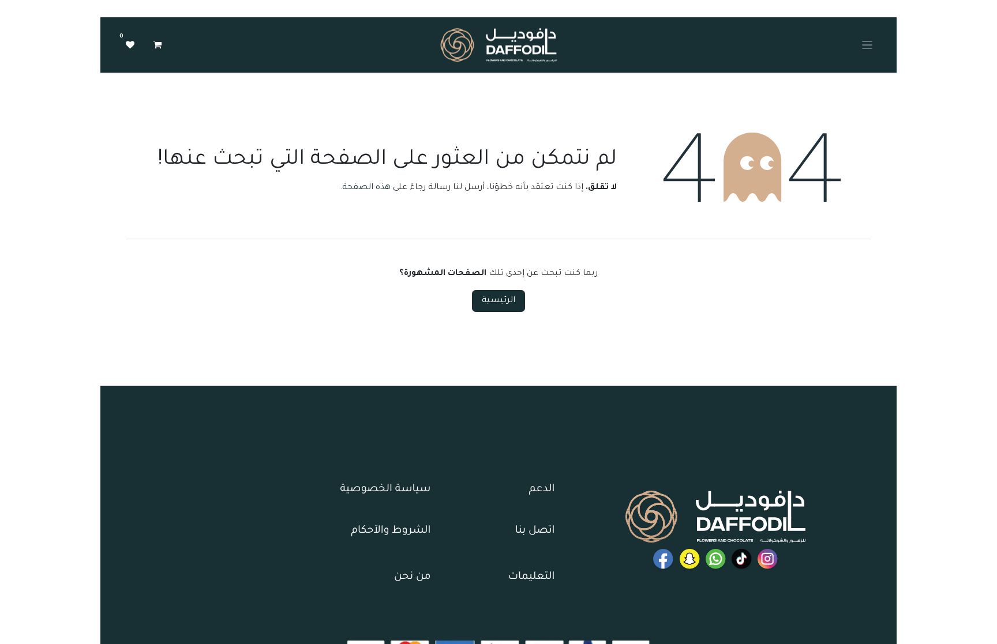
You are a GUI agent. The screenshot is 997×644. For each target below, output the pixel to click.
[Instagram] (768, 559)
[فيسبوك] (716, 559)
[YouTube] (663, 559)
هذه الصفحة (366, 188)
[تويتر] (690, 559)
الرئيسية (498, 301)
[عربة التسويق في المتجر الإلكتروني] (157, 45)
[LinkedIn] (742, 559)
